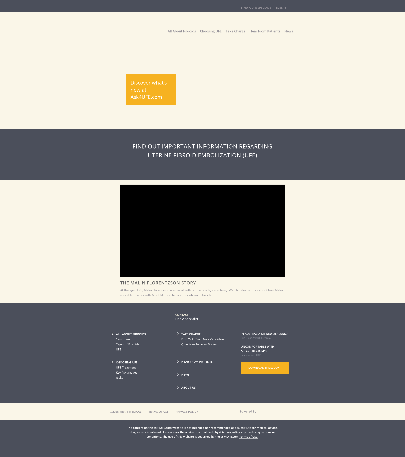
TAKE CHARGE (191, 334)
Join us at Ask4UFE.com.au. (257, 338)
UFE (119, 349)
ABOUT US (188, 387)
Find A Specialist (187, 319)
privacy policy (188, 411)
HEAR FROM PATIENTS (197, 361)
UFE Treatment (126, 367)
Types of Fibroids (128, 344)
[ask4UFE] (133, 35)
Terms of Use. (259, 436)
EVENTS (281, 7)
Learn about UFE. (251, 355)
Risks (119, 377)
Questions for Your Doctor (199, 344)
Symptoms (123, 339)
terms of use (159, 411)
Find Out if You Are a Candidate (203, 339)
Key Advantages (127, 372)
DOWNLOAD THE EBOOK (264, 367)
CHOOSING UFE (127, 362)
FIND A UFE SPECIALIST (255, 7)
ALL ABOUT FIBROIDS (131, 334)
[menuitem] (256, 8)
